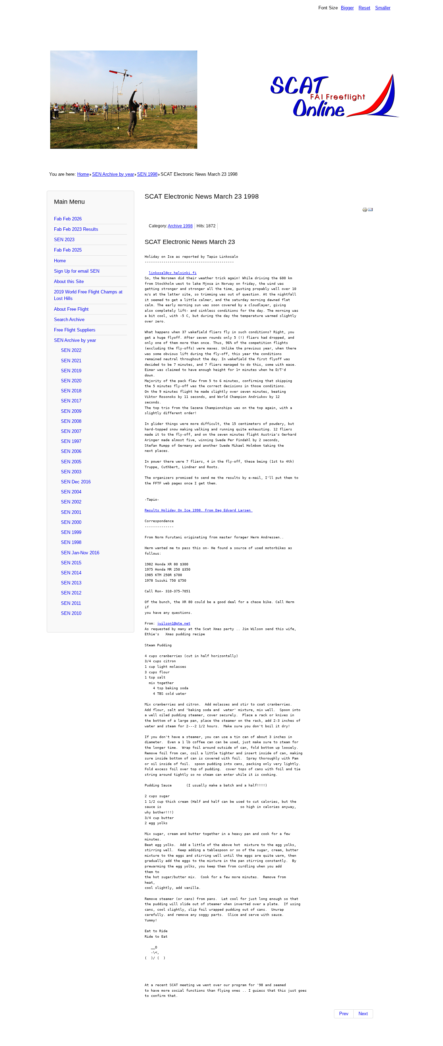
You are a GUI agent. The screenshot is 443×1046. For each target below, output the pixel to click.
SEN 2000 (71, 522)
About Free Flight (71, 309)
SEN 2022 (71, 350)
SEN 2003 (71, 471)
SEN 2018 (71, 390)
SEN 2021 (71, 360)
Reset (364, 7)
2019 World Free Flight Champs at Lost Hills (88, 295)
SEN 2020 (71, 380)
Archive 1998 (180, 226)
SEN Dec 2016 (76, 481)
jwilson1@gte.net (173, 623)
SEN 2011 (71, 603)
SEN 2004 (71, 491)
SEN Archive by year (113, 174)
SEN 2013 (71, 582)
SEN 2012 (71, 592)
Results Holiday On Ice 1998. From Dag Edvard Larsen (199, 510)
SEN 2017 (71, 400)
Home (83, 174)
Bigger (347, 7)
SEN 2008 (71, 421)
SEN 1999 (71, 532)
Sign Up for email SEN (76, 271)
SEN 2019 (71, 370)
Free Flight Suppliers (75, 330)
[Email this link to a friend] (370, 210)
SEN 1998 (147, 174)
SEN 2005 (71, 461)
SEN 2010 (71, 613)
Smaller (382, 7)
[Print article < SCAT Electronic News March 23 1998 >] (365, 210)
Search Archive (69, 319)
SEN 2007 (71, 431)
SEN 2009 (71, 411)
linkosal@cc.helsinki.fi (173, 273)
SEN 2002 (71, 501)
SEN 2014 (71, 572)
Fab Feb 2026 (68, 218)
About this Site (69, 281)
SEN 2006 (71, 451)
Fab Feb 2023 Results (76, 229)
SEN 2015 (71, 562)
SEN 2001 (71, 512)
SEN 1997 (71, 441)
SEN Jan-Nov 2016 (80, 552)
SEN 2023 (64, 239)
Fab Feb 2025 (68, 250)
